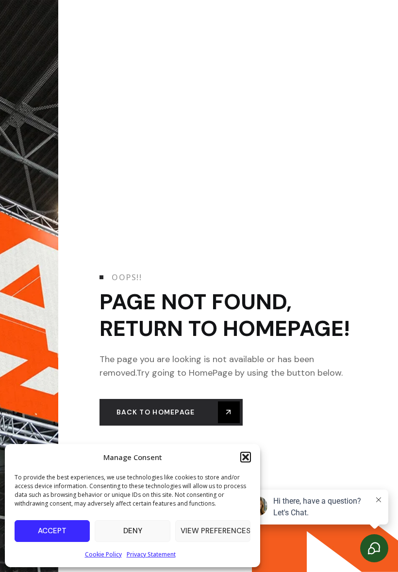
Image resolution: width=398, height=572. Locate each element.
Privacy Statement (151, 554)
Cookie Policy (103, 554)
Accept (52, 531)
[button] (245, 457)
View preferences (215, 531)
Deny (132, 531)
